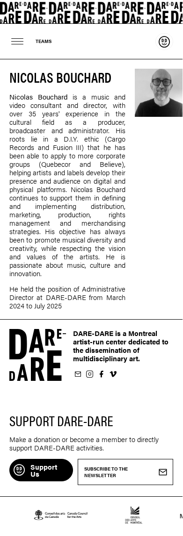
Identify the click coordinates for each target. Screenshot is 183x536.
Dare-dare (91, 12)
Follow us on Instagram (89, 374)
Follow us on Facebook (101, 374)
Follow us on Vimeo (112, 374)
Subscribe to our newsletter (77, 374)
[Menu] (17, 41)
